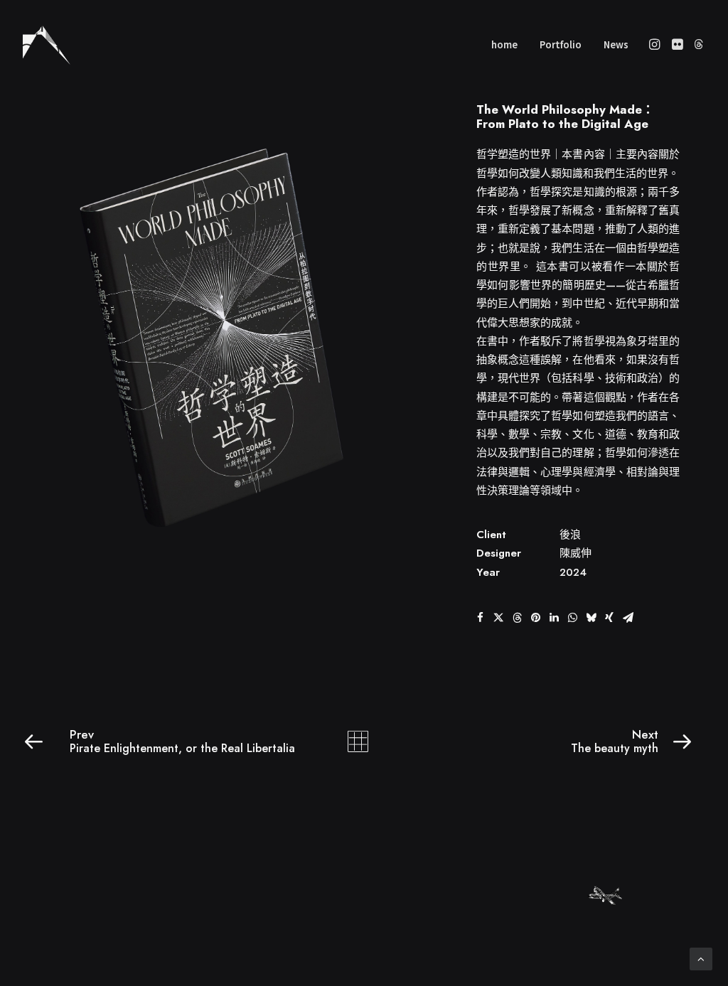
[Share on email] (627, 617)
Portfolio (561, 44)
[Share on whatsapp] (572, 617)
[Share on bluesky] (590, 617)
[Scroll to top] (701, 957)
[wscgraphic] (46, 44)
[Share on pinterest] (535, 617)
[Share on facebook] (479, 617)
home (504, 44)
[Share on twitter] (498, 617)
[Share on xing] (609, 617)
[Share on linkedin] (553, 617)
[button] (656, 44)
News (616, 44)
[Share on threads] (516, 617)
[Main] (364, 741)
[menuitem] (504, 44)
